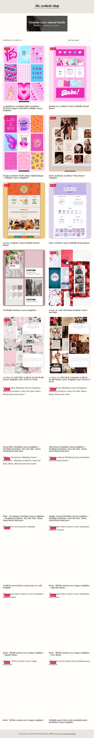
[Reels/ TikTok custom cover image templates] (24, 688)
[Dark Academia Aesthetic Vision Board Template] (70, 143)
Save (8, 49)
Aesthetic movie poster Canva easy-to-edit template (22, 586)
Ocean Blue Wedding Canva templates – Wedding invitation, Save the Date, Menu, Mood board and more (22, 448)
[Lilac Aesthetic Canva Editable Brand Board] (70, 210)
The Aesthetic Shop (47, 6)
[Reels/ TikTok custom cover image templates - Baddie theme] (24, 620)
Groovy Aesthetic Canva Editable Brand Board (21, 243)
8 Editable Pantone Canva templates (19, 310)
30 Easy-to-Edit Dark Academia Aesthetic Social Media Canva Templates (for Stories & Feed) (69, 379)
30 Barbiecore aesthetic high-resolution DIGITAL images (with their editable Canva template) (22, 108)
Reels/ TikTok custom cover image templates (23, 720)
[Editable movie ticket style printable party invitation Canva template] (70, 688)
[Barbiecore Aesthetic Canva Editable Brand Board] (70, 74)
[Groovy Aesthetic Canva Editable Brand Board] (24, 210)
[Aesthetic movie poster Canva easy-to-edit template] (24, 553)
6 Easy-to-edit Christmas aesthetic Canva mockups (68, 311)
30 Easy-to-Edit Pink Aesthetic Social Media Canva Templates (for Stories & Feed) (23, 378)
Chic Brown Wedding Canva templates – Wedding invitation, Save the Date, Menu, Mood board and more (68, 448)
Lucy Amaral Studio (69, 734)
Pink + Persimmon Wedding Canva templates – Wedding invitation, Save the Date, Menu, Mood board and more (23, 518)
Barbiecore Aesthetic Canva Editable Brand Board (69, 107)
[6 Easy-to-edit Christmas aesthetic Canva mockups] (70, 278)
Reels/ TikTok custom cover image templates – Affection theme (69, 586)
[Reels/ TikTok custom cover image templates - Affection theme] (70, 553)
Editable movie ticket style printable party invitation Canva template (68, 721)
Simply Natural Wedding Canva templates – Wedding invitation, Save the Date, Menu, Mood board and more (69, 518)
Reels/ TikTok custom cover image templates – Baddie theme (23, 653)
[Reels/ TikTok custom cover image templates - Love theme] (70, 620)
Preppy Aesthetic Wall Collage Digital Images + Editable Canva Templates (23, 176)
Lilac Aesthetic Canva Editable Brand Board (69, 242)
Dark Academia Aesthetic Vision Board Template (66, 176)
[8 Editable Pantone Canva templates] (24, 278)
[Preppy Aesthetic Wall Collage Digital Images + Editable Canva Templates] (24, 143)
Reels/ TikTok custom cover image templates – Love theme (69, 653)
